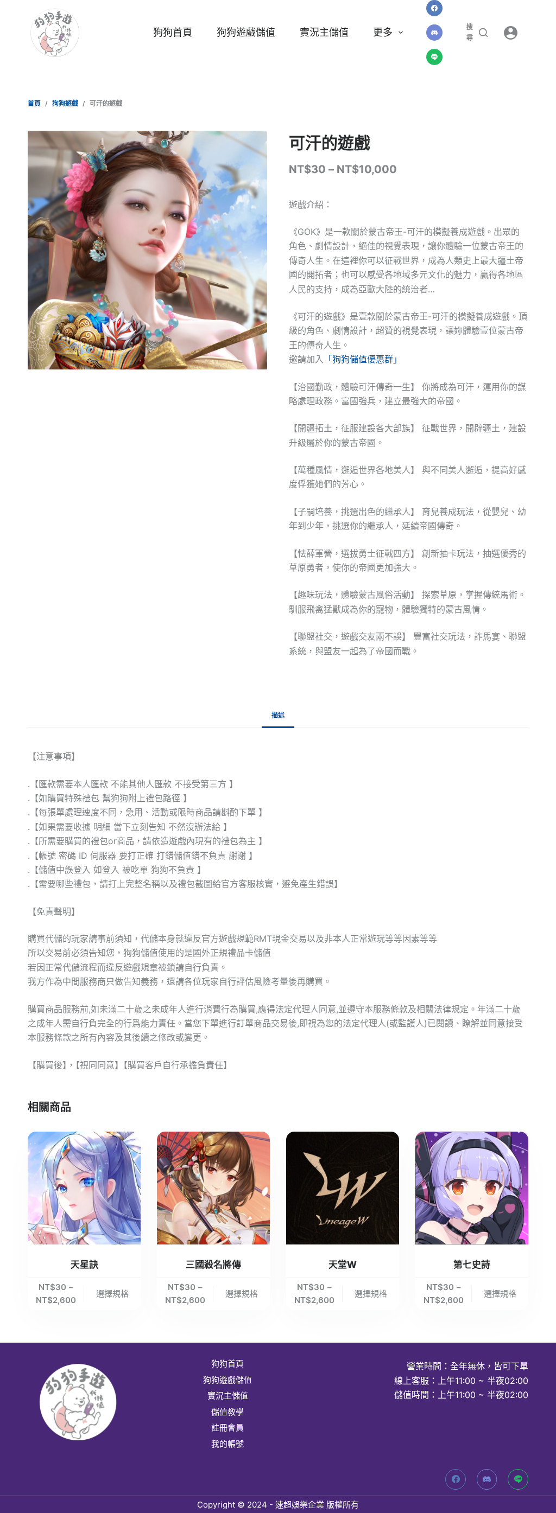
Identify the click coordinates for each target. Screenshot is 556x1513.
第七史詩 (471, 1264)
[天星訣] (84, 1188)
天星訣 (84, 1264)
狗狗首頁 (172, 32)
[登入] (510, 33)
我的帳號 (227, 1444)
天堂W (342, 1264)
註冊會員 (227, 1427)
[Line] (434, 57)
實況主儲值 (324, 32)
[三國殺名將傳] (213, 1188)
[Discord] (434, 32)
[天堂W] (342, 1188)
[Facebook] (434, 8)
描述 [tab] (278, 715)
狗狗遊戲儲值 (246, 32)
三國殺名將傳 (213, 1264)
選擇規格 (112, 1293)
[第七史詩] (471, 1188)
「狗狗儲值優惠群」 (363, 359)
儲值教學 (227, 1412)
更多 (383, 32)
